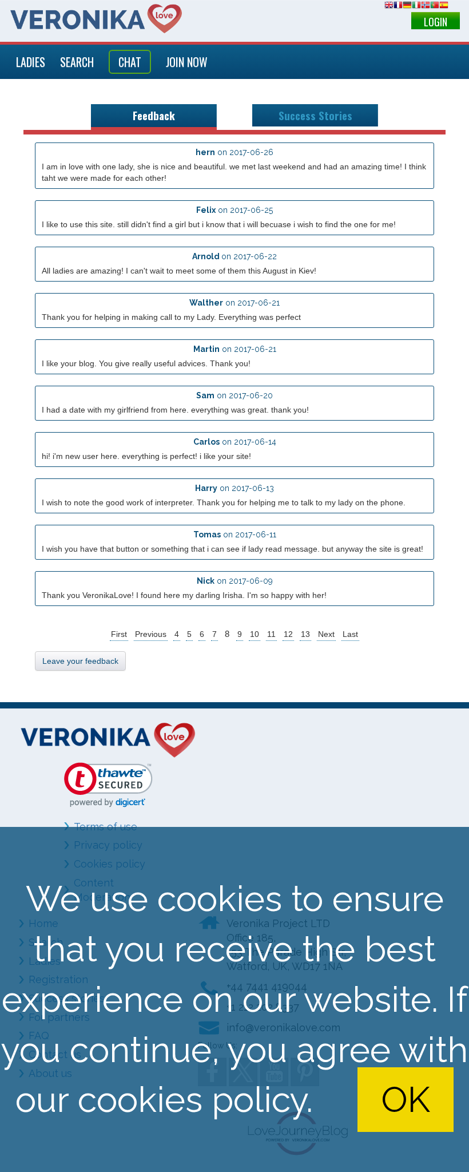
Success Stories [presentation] (315, 115)
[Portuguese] (434, 7)
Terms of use (105, 827)
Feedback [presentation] (154, 115)
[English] (389, 7)
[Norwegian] (425, 7)
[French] (398, 7)
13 (305, 634)
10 (254, 634)
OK (405, 1099)
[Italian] (416, 7)
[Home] (96, 18)
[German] (407, 7)
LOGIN (435, 21)
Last (350, 634)
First (119, 634)
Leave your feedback (80, 661)
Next (326, 634)
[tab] (154, 117)
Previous (150, 634)
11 (271, 634)
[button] (108, 785)
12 (288, 634)
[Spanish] (443, 7)
